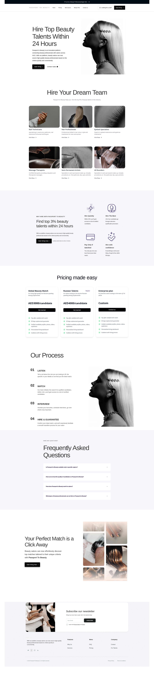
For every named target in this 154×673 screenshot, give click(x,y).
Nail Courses (68, 7)
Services (69, 648)
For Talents (114, 648)
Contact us (85, 7)
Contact (113, 644)
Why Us (69, 644)
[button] (77, 467)
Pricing (60, 7)
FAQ (90, 644)
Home (54, 7)
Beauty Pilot (77, 7)
